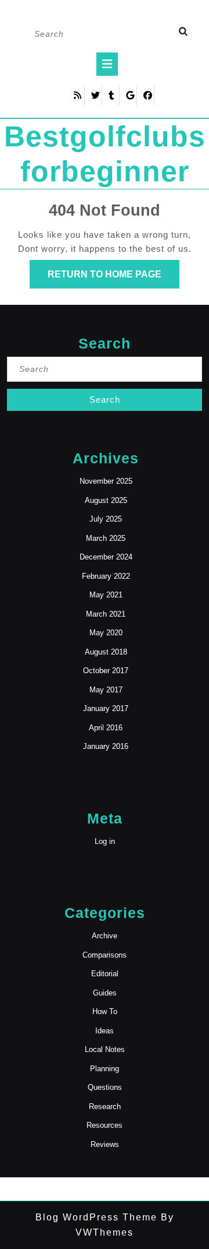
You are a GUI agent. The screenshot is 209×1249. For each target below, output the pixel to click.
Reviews (105, 1144)
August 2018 (106, 652)
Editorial (104, 973)
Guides (105, 992)
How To (104, 1011)
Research (105, 1106)
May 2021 (105, 594)
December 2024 (106, 557)
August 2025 (106, 500)
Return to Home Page (113, 278)
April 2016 (105, 727)
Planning (104, 1068)
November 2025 (106, 481)
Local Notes (105, 1049)
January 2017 (105, 708)
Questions (105, 1087)
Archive (104, 935)
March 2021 (105, 614)
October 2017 (105, 670)
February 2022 (106, 576)
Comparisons (104, 955)
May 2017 (105, 689)
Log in (105, 841)
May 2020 (105, 632)
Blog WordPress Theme (96, 1217)
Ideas (104, 1030)
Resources (104, 1125)
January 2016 (105, 746)
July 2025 (105, 519)
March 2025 (105, 538)
